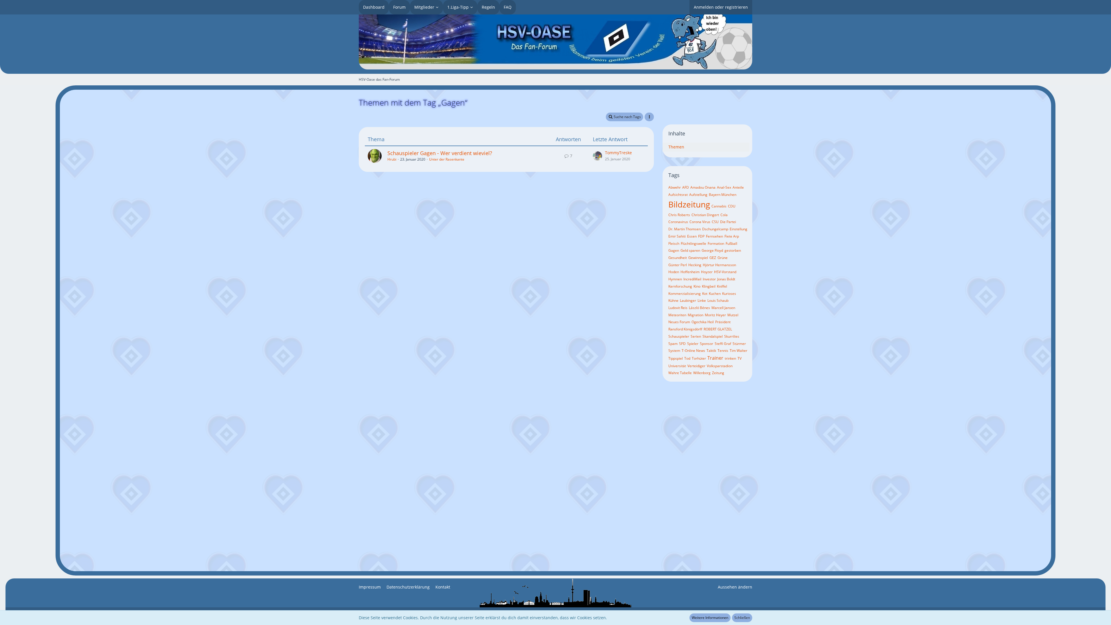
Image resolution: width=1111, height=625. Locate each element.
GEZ (712, 257)
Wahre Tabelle (680, 372)
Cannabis (718, 206)
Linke (702, 300)
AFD (685, 187)
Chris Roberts (679, 214)
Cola (724, 214)
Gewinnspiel (698, 257)
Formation (716, 243)
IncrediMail (692, 279)
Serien (696, 336)
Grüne (723, 257)
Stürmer (739, 343)
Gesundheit (677, 257)
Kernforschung (680, 286)
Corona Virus (699, 221)
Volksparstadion (720, 365)
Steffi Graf (723, 343)
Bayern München (722, 194)
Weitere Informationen (710, 617)
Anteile (738, 187)
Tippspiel (675, 358)
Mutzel (732, 314)
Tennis (723, 350)
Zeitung (718, 372)
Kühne (673, 300)
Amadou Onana (702, 187)
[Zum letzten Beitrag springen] (597, 156)
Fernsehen (714, 236)
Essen (692, 236)
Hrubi (391, 159)
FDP (701, 236)
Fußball (731, 243)
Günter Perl (677, 264)
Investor (709, 279)
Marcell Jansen (723, 307)
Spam (673, 343)
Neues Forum (679, 321)
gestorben (732, 250)
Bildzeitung (689, 204)
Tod (687, 358)
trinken (730, 358)
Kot (704, 293)
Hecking (694, 264)
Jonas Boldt (726, 279)
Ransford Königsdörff (685, 329)
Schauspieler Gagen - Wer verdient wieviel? (439, 153)
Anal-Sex (724, 187)
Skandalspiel (712, 336)
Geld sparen (690, 250)
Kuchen (715, 293)
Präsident (723, 321)
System (674, 350)
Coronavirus (678, 221)
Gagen (673, 250)
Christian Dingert (705, 214)
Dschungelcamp (715, 229)
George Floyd (712, 250)
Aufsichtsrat (678, 194)
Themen (676, 147)
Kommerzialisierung (684, 293)
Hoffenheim (690, 271)
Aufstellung (698, 194)
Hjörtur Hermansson (719, 264)
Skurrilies (731, 336)
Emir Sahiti (677, 236)
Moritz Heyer (715, 314)
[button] (649, 117)
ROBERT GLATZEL (718, 329)
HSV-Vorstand (725, 271)
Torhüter (699, 358)
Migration (695, 314)
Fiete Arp (731, 236)
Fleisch (673, 243)
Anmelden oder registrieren (721, 7)
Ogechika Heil (702, 321)
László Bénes (699, 307)
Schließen (742, 617)
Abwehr (674, 187)
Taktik (711, 350)
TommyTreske (618, 152)
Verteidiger (696, 365)
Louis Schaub (718, 300)
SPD (682, 343)
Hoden (673, 271)
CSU (715, 221)
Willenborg (702, 372)
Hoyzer (707, 271)
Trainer (715, 358)
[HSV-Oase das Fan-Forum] (555, 42)
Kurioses (729, 293)
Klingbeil (708, 286)
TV (739, 358)
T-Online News (693, 350)
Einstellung (738, 229)
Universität (677, 365)
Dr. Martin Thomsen (684, 229)
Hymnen (675, 279)
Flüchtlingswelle (693, 243)
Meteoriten (677, 314)
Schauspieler (678, 336)
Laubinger (688, 300)
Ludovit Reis (677, 307)
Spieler (692, 343)
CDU (731, 206)
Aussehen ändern (735, 587)
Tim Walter (738, 350)
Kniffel (722, 286)
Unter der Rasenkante (446, 159)
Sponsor (706, 343)
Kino (697, 286)
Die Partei (728, 221)
